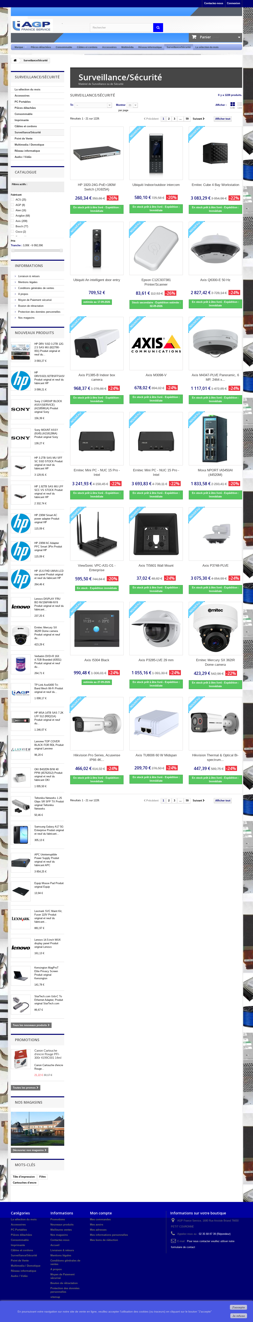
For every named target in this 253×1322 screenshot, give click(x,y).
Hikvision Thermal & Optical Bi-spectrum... (215, 757)
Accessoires (109, 47)
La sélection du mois (207, 47)
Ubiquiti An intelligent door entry (96, 280)
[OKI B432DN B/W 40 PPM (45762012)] (21, 777)
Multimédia (127, 47)
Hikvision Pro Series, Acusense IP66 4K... (97, 757)
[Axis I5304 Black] (97, 628)
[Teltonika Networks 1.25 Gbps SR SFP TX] (21, 806)
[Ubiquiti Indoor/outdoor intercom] (156, 153)
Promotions (27, 1039)
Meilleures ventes (61, 1229)
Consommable (64, 47)
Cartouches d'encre (24, 1182)
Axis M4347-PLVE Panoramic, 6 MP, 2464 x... (215, 377)
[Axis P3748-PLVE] (215, 534)
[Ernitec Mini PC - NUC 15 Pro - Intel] (97, 438)
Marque (17, 47)
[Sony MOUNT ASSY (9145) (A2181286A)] (21, 438)
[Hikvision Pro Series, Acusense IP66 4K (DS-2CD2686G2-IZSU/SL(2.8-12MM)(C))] (97, 723)
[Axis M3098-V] (156, 343)
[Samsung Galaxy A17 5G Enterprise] (21, 835)
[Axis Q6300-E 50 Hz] (215, 248)
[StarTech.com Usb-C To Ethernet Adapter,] (21, 1004)
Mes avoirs (96, 1224)
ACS (21, 199)
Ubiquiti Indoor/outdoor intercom (156, 185)
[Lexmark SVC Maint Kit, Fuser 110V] (21, 919)
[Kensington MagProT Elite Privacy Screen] (21, 976)
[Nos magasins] (37, 1129)
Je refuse (238, 1315)
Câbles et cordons (87, 47)
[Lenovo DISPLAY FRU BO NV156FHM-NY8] (21, 607)
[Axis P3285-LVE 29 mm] (156, 628)
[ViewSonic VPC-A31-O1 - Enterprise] (97, 534)
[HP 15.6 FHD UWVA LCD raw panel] (21, 579)
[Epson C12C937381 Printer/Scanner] (156, 248)
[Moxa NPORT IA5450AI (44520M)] (215, 438)
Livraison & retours (28, 276)
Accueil (54, 1245)
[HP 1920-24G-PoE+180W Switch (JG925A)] (97, 153)
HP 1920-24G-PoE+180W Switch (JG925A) (97, 187)
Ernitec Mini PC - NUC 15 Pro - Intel (97, 472)
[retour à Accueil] (15, 60)
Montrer (121, 104)
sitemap (55, 1296)
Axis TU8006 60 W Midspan (156, 755)
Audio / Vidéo (23, 156)
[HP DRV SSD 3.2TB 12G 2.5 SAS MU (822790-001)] (21, 352)
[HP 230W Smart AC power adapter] (21, 523)
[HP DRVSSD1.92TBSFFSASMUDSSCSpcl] (21, 381)
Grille (232, 108)
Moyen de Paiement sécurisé (34, 299)
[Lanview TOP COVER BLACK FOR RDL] (21, 749)
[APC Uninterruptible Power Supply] (21, 863)
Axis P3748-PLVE (215, 565)
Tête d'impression (24, 1176)
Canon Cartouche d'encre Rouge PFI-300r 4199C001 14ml (47, 1054)
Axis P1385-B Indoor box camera (96, 377)
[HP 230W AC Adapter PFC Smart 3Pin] (21, 551)
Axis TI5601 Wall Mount (156, 565)
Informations (29, 265)
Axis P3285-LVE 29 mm (156, 660)
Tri (71, 104)
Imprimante (22, 120)
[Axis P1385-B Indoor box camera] (97, 343)
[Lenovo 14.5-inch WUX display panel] (21, 948)
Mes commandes (100, 1219)
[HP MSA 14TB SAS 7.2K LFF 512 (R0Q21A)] (21, 721)
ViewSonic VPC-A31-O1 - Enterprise (97, 568)
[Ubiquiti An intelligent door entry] (97, 248)
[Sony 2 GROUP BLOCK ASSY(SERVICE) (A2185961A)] (21, 409)
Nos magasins (26, 317)
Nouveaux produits (34, 332)
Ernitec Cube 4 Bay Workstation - (215, 187)
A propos (22, 294)
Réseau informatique (150, 47)
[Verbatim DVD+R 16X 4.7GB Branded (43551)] (21, 664)
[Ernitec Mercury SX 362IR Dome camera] (21, 636)
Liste (240, 108)
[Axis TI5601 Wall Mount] (156, 534)
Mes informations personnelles (109, 1234)
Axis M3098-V (156, 375)
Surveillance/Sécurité (179, 47)
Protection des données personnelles (38, 311)
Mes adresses (98, 1229)
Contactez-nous (213, 3)
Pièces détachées (41, 47)
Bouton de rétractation (30, 305)
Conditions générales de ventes (35, 288)
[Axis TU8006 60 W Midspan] (156, 723)
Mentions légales (27, 282)
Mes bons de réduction (104, 1240)
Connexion (233, 3)
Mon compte (101, 1213)
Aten (21, 210)
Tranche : (16, 245)
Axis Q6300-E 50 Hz (215, 280)
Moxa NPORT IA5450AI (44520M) (215, 472)
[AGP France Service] (47, 25)
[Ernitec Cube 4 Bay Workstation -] (215, 153)
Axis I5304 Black (96, 660)
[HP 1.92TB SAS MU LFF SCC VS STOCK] (21, 495)
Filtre (42, 1176)
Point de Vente (23, 138)
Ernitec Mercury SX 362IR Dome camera (215, 662)
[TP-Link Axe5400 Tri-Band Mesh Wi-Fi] (21, 693)
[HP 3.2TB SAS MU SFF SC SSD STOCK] (21, 466)
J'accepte (238, 1307)
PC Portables (23, 101)
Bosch (22, 226)
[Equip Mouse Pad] (21, 891)
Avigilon (23, 215)
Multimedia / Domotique (29, 144)
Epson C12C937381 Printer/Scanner (156, 282)
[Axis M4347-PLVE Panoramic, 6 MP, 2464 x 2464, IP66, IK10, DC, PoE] (215, 343)
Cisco (21, 231)
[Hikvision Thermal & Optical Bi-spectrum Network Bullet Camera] (215, 723)
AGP (20, 205)
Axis (21, 221)
